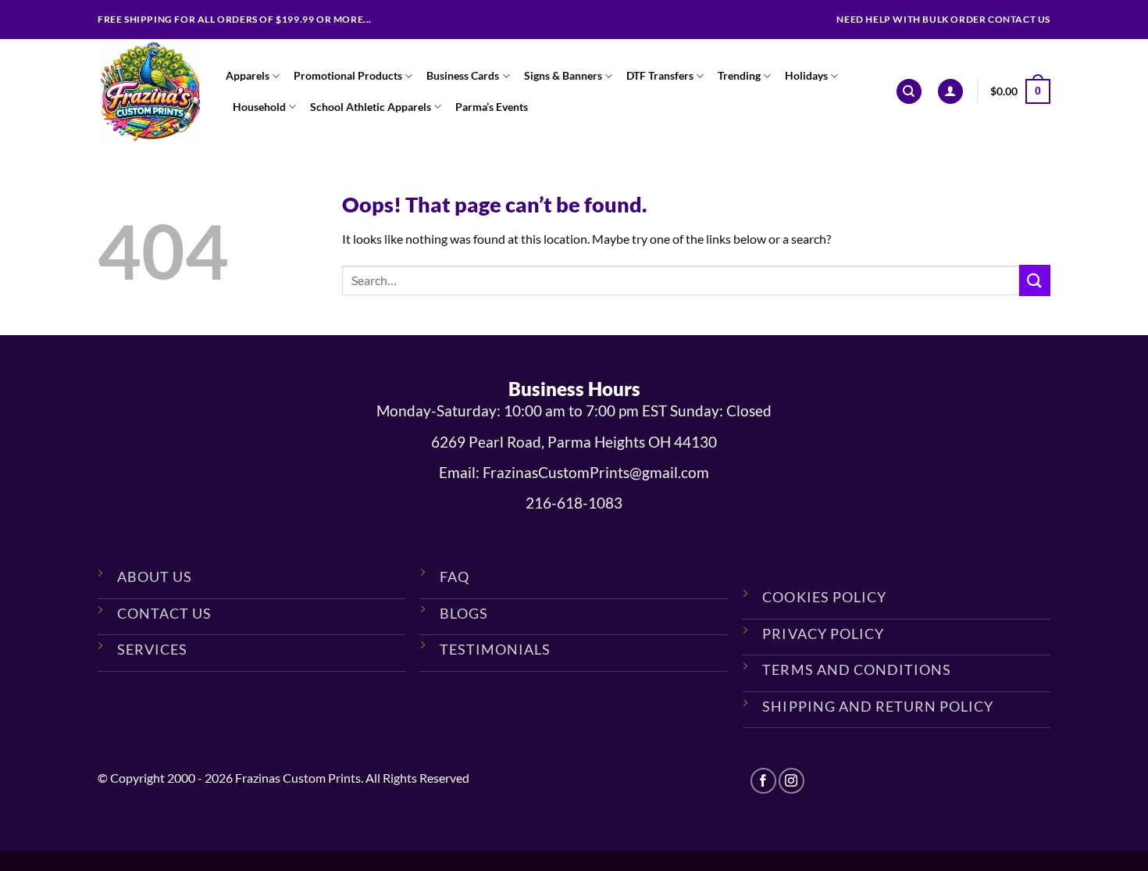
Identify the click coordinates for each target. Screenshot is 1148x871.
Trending (739, 75)
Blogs (464, 613)
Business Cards (462, 75)
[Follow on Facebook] (763, 781)
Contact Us (164, 613)
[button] (950, 92)
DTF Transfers (659, 75)
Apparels (247, 75)
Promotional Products (348, 75)
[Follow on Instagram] (791, 781)
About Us (154, 576)
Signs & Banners (563, 75)
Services (152, 649)
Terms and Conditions (856, 669)
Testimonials (495, 649)
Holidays (806, 75)
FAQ (454, 576)
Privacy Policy (822, 633)
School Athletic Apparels (370, 106)
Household (259, 106)
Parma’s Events (491, 106)
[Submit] (1034, 280)
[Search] (909, 92)
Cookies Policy (824, 596)
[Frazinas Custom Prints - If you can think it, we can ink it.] (150, 91)
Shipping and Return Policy (877, 706)
